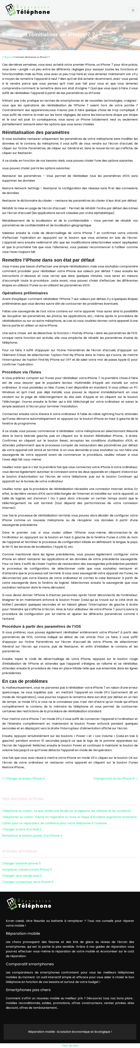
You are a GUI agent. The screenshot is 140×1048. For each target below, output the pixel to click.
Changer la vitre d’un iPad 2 (21, 829)
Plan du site (70, 1045)
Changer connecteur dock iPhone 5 (27, 882)
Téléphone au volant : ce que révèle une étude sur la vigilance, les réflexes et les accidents (66, 811)
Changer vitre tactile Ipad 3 (22, 876)
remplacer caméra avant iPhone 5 (27, 869)
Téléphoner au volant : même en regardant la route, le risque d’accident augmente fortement (69, 817)
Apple (9, 57)
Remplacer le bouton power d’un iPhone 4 (32, 835)
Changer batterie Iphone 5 (21, 863)
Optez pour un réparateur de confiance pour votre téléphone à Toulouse (54, 823)
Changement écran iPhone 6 (114, 778)
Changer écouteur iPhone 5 (25, 778)
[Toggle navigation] (133, 10)
